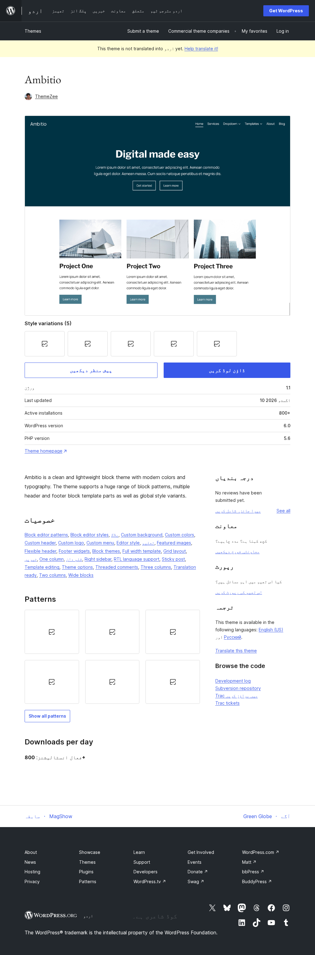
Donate (198, 871)
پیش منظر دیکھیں (91, 370)
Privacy (32, 881)
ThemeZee (46, 96)
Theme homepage (43, 450)
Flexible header (40, 551)
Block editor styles (89, 534)
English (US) (271, 629)
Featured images (174, 542)
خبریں (31, 559)
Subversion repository (238, 688)
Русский (232, 637)
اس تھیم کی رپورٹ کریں (238, 592)
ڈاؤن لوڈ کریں (227, 370)
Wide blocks (81, 575)
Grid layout (174, 551)
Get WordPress (286, 10)
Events (194, 862)
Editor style (128, 542)
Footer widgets (74, 551)
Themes (33, 31)
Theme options (77, 567)
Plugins (86, 871)
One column (51, 559)
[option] (52, 632)
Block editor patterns (46, 534)
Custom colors (179, 534)
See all (283, 510)
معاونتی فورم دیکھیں (237, 551)
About (31, 852)
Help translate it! (201, 48)
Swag (196, 881)
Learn (139, 852)
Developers (146, 871)
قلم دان (74, 559)
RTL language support (136, 559)
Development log (233, 680)
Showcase (89, 852)
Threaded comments (116, 567)
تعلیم (148, 542)
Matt (249, 862)
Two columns (52, 575)
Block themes (106, 551)
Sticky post (173, 559)
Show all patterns (47, 716)
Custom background (141, 534)
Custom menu (100, 542)
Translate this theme (236, 650)
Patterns (87, 881)
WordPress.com (260, 852)
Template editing (42, 567)
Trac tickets (227, 703)
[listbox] (112, 657)
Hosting (32, 871)
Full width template (141, 551)
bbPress (253, 871)
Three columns (156, 567)
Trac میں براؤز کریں (236, 695)
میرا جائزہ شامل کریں (238, 510)
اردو (88, 915)
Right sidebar (98, 559)
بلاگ (114, 534)
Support (142, 862)
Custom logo (71, 542)
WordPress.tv (150, 881)
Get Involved (201, 852)
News (30, 862)
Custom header (40, 542)
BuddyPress (257, 881)
